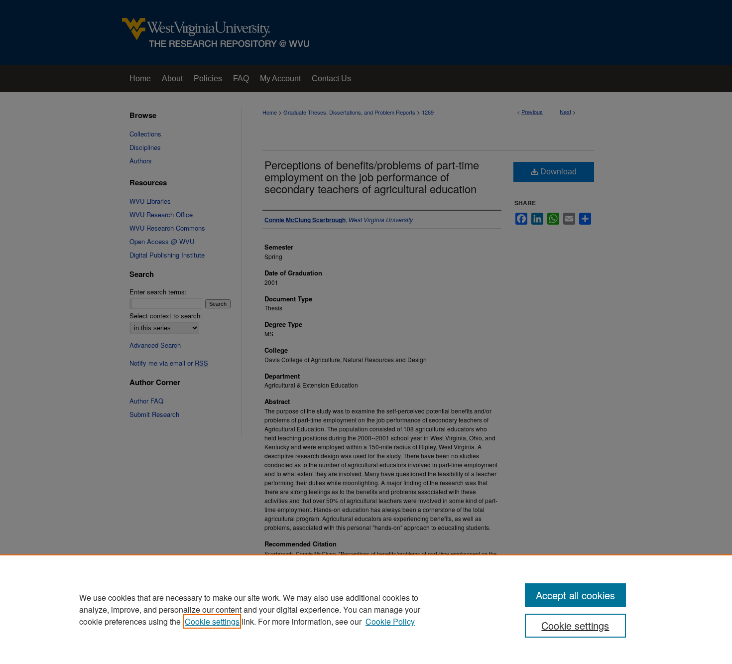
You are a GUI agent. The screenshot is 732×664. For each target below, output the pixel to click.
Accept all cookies (575, 595)
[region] (366, 609)
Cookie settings (212, 621)
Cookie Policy (390, 621)
